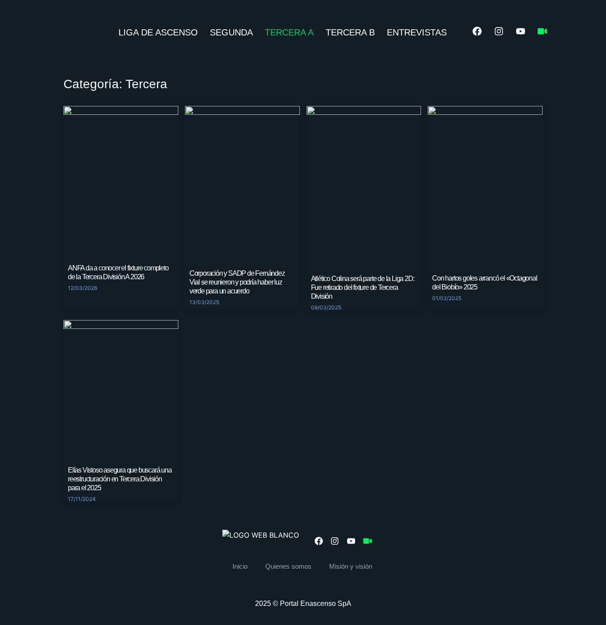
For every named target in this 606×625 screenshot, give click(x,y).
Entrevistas (417, 32)
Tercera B (350, 32)
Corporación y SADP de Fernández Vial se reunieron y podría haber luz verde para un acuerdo (237, 282)
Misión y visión (350, 566)
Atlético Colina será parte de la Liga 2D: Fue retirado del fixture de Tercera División (362, 287)
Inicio (240, 566)
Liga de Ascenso (158, 32)
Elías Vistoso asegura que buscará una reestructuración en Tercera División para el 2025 (120, 479)
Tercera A (289, 32)
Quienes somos (288, 566)
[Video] (542, 31)
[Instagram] (498, 31)
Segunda (231, 32)
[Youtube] (520, 31)
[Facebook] (477, 31)
